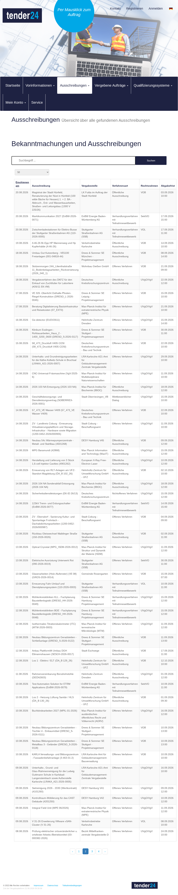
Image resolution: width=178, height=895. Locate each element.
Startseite (12, 85)
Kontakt (115, 8)
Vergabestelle (90, 185)
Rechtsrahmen (149, 185)
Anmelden (156, 8)
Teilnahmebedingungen (72, 885)
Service (37, 102)
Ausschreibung (41, 185)
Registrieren (134, 8)
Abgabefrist (168, 185)
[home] (22, 19)
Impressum (38, 885)
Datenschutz (52, 885)
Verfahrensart (120, 185)
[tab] (13, 85)
